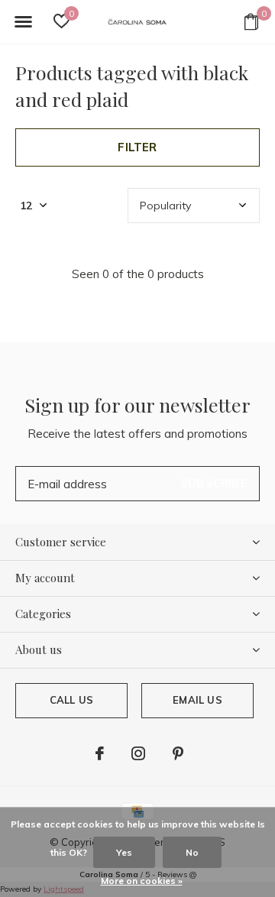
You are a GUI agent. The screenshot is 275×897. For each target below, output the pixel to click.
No (192, 852)
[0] (251, 21)
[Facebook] (99, 753)
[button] (23, 22)
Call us (71, 700)
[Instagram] (138, 753)
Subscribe (213, 483)
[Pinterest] (178, 753)
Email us (197, 700)
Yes (124, 852)
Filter (137, 147)
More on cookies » (142, 880)
